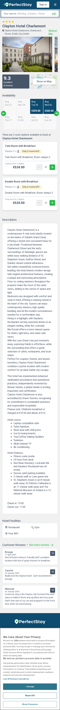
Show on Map (44, 81)
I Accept (30, 686)
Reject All (30, 695)
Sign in (43, 4)
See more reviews (39, 545)
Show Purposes (30, 704)
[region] (30, 669)
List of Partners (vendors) (16, 678)
